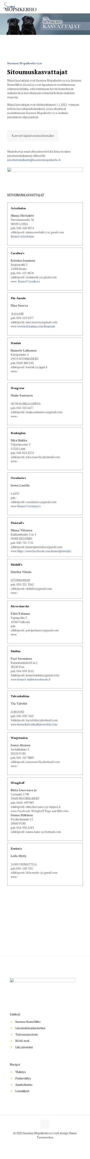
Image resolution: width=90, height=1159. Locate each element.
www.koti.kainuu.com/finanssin (36, 326)
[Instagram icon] (47, 1143)
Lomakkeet (22, 1091)
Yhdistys (20, 1072)
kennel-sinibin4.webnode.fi (33, 679)
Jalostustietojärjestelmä (30, 1028)
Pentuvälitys (23, 1078)
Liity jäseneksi (24, 1047)
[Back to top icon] (45, 1124)
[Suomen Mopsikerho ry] (20, 6)
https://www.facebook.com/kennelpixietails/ (44, 551)
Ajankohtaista (23, 1085)
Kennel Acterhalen (22, 236)
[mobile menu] (84, 6)
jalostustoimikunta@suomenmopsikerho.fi (34, 160)
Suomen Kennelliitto (28, 1022)
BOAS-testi (22, 1041)
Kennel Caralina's (29, 281)
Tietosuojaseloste (26, 1034)
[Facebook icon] (42, 1143)
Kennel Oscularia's (29, 506)
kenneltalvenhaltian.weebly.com (37, 724)
